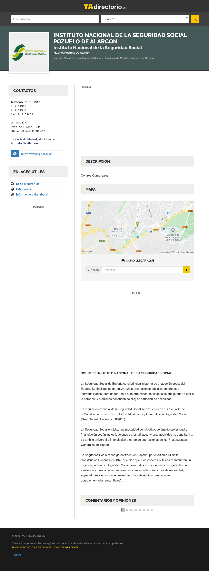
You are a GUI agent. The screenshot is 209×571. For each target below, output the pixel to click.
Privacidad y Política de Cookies (31, 547)
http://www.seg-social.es (36, 153)
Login (17, 555)
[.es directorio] (88, 5)
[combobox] (145, 19)
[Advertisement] (38, 235)
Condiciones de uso (66, 547)
